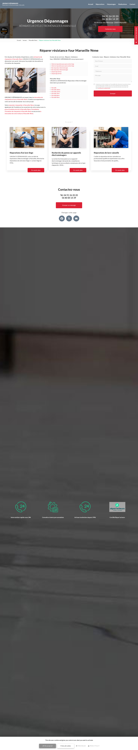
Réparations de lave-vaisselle (106, 153)
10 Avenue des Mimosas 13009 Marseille (110, 22)
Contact (132, 4)
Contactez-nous (110, 29)
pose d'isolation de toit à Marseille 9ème (18, 109)
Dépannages (111, 4)
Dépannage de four (56, 71)
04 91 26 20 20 (110, 16)
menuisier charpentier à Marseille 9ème (21, 105)
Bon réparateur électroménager (59, 68)
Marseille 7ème (55, 93)
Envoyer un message (69, 205)
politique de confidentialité (104, 88)
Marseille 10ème (55, 89)
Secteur (25, 40)
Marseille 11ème (55, 91)
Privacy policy (94, 746)
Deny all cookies (66, 746)
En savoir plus (35, 170)
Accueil (90, 4)
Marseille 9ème (33, 40)
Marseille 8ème (55, 95)
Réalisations (122, 4)
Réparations (100, 4)
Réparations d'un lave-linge (21, 153)
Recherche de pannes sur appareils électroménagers (66, 154)
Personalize (82, 746)
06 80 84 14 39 (110, 19)
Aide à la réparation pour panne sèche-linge (62, 64)
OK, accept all (48, 746)
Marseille (53, 88)
